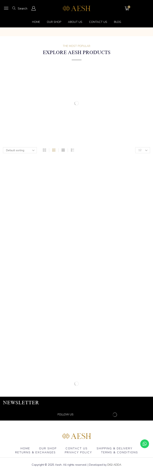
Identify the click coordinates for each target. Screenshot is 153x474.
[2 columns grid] (44, 150)
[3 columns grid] (53, 150)
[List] (72, 150)
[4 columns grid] (63, 150)
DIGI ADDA (114, 465)
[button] (6, 8)
